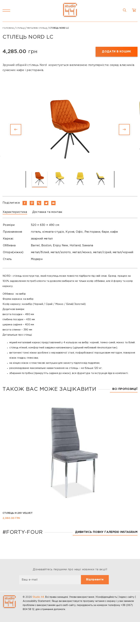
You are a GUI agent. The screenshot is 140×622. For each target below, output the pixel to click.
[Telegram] (46, 203)
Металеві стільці (37, 28)
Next (124, 129)
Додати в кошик (116, 51)
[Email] (53, 203)
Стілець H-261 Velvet (18, 513)
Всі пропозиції (124, 389)
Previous (15, 129)
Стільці (20, 28)
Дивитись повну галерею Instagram (106, 532)
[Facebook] (25, 203)
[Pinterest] (32, 203)
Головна (8, 28)
